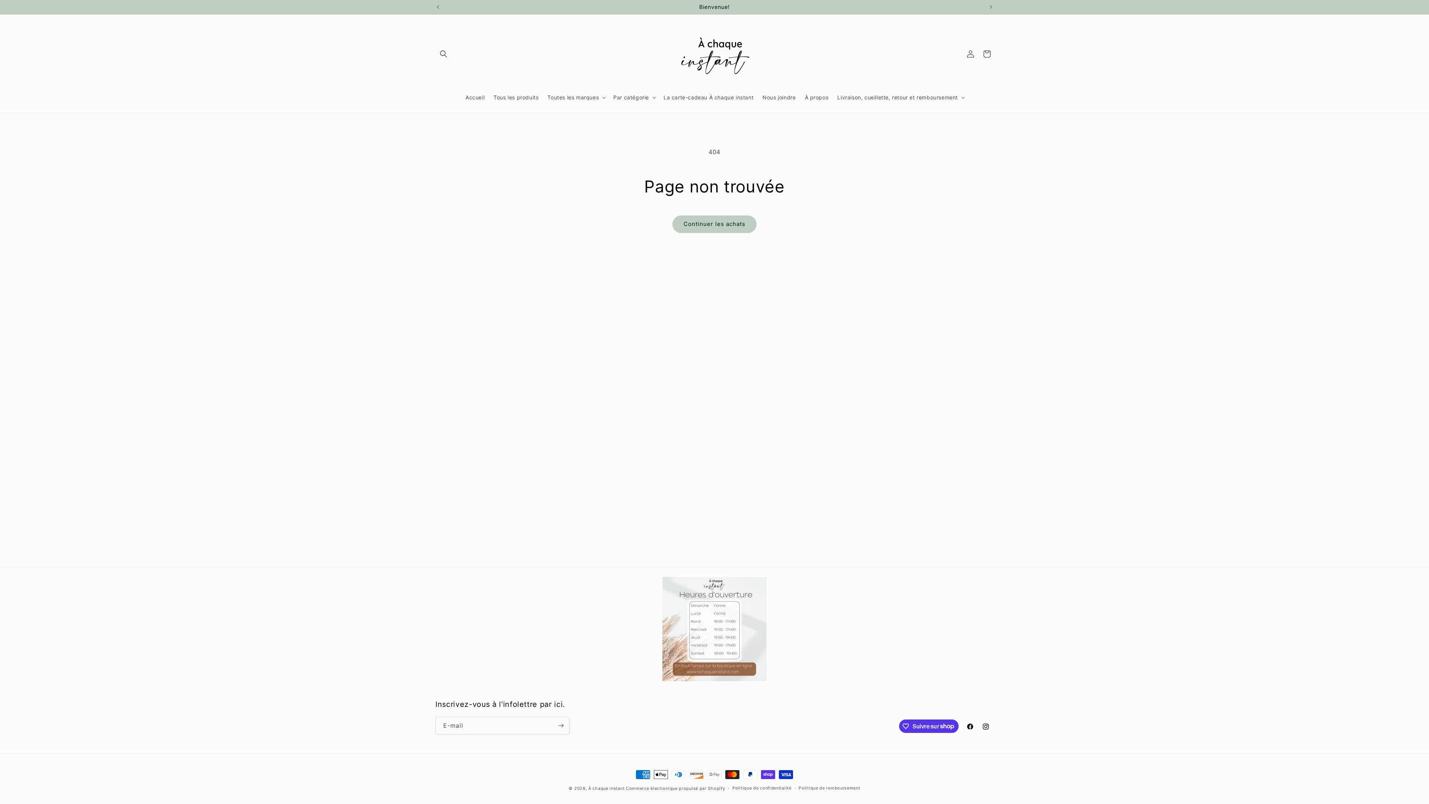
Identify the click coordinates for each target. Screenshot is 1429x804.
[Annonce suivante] (991, 7)
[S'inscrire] (561, 725)
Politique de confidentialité (762, 788)
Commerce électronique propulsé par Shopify (675, 788)
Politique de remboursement (829, 788)
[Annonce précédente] (438, 7)
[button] (443, 54)
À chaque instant (607, 788)
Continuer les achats (714, 223)
